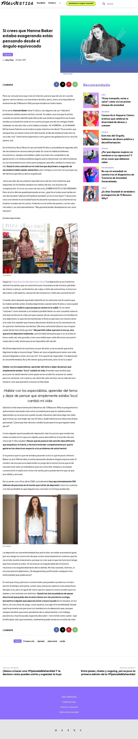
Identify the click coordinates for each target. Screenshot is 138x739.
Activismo (7, 55)
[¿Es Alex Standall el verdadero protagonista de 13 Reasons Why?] (91, 193)
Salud (103, 94)
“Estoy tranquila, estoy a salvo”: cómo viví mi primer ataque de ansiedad (116, 101)
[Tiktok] (62, 730)
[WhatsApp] (75, 84)
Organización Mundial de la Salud (28, 282)
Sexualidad (105, 111)
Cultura (103, 188)
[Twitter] (74, 730)
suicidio (62, 641)
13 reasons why (28, 641)
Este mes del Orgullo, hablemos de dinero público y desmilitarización (117, 139)
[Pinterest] (69, 84)
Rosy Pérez (10, 60)
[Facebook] (56, 84)
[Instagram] (55, 730)
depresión (41, 641)
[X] (62, 84)
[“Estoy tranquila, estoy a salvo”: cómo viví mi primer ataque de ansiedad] (91, 100)
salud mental (52, 641)
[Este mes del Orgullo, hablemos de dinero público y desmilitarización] (91, 137)
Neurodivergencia (107, 167)
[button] (106, 3)
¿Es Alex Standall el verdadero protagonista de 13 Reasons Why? (118, 195)
